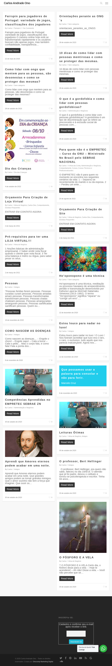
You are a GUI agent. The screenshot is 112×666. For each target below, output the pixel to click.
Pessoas (11, 283)
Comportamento (65, 168)
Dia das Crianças (18, 168)
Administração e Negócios (78, 111)
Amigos (17, 287)
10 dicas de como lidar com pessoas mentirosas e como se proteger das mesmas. (81, 57)
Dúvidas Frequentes (12, 208)
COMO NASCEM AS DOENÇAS (28, 330)
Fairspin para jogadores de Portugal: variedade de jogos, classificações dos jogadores (28, 20)
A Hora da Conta (74, 166)
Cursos (74, 168)
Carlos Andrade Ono (17, 3)
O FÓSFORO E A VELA (76, 557)
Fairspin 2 (17, 28)
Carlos (9, 28)
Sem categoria (73, 24)
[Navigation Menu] (106, 3)
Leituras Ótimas (71, 432)
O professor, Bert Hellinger (80, 461)
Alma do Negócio (20, 205)
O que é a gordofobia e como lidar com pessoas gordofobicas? (81, 102)
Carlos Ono (32, 205)
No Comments (28, 28)
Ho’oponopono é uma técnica (81, 275)
